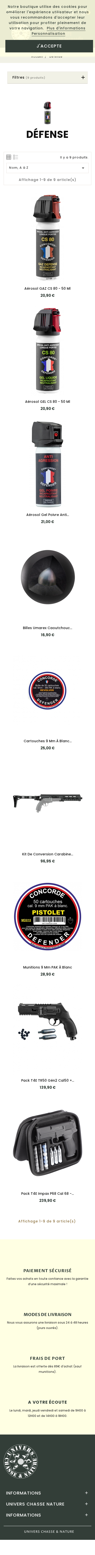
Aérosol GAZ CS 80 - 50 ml (47, 288)
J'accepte (49, 46)
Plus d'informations (66, 28)
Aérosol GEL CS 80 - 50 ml (47, 401)
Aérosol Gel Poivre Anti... (47, 514)
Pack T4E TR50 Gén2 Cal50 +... (47, 1080)
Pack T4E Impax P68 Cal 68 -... (47, 1193)
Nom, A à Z (47, 168)
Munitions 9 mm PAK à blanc (47, 967)
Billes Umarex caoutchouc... (47, 627)
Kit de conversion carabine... (47, 854)
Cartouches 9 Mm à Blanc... (48, 741)
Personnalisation (48, 33)
